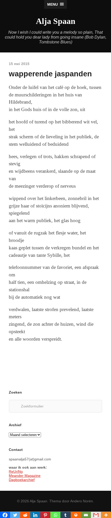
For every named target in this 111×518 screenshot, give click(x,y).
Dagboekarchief (22, 480)
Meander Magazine (25, 476)
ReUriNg (16, 471)
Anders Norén (81, 501)
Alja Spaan (55, 21)
